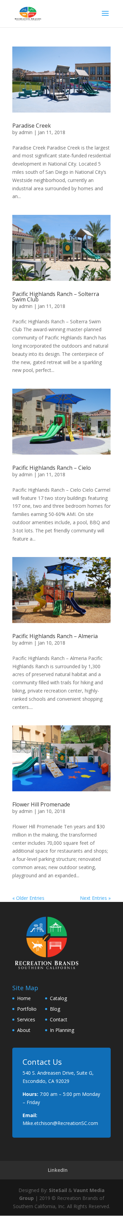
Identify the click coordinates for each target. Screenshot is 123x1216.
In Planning (62, 1030)
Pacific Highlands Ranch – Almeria (55, 636)
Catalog (58, 998)
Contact (58, 1019)
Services (26, 1019)
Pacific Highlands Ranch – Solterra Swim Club (55, 296)
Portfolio (27, 1009)
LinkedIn (58, 1170)
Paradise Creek (31, 125)
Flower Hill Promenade (41, 804)
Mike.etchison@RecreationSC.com (60, 1123)
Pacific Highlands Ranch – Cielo (51, 467)
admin (25, 132)
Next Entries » (95, 898)
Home (24, 998)
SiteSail (58, 1190)
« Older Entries (28, 898)
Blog (55, 1009)
